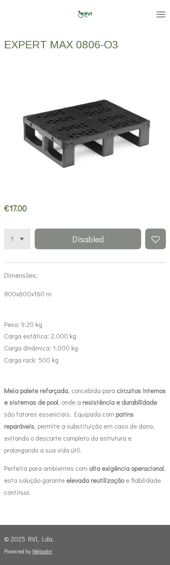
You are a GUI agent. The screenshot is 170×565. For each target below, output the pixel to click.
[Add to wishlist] (155, 239)
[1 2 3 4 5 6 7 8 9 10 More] (17, 239)
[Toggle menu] (161, 14)
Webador (42, 551)
